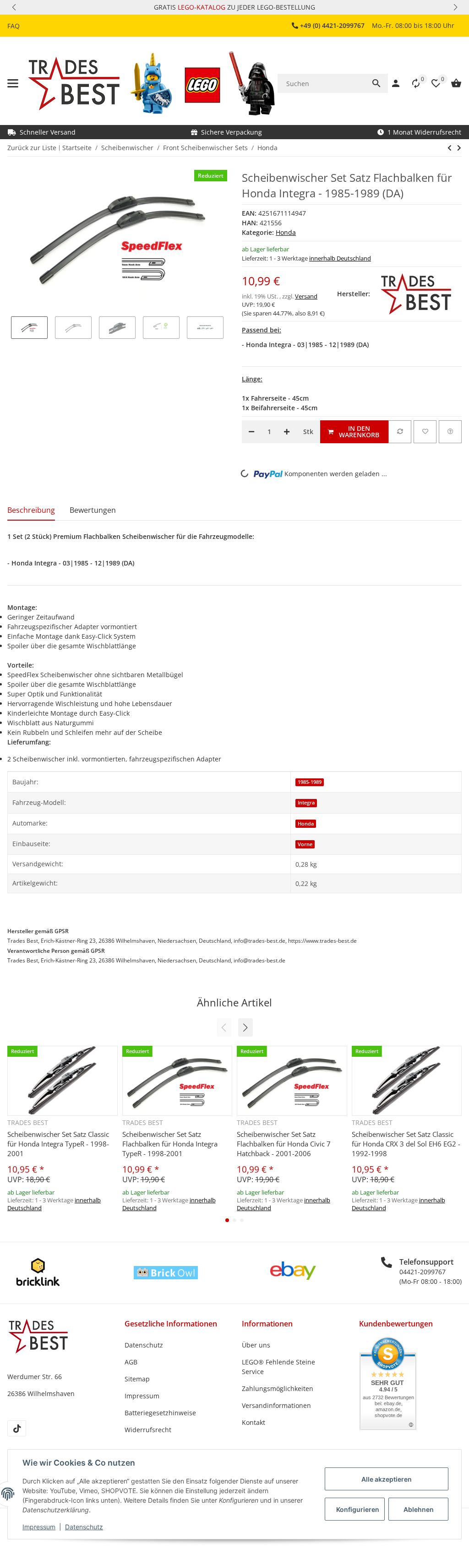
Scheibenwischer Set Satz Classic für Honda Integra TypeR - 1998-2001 (58, 1144)
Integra (306, 802)
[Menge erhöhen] (286, 431)
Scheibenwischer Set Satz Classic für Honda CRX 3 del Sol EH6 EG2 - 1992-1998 (406, 1144)
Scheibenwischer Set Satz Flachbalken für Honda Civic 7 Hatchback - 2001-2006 (284, 1144)
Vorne (305, 844)
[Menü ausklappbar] (12, 83)
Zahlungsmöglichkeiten (277, 1388)
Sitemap (137, 1379)
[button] (13, 7)
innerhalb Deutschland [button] (340, 258)
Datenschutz (84, 1527)
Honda (286, 232)
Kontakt (253, 1422)
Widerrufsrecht (148, 1429)
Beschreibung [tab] (31, 510)
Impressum (38, 1527)
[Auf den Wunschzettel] (425, 431)
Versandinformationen (276, 1405)
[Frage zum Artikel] (450, 431)
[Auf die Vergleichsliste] (399, 431)
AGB (131, 1362)
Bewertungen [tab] (93, 510)
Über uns (256, 1345)
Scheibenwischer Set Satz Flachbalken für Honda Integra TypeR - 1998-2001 (170, 1144)
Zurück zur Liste (31, 147)
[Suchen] (376, 83)
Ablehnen (419, 1509)
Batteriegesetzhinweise (160, 1412)
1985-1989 (310, 782)
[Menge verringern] (251, 431)
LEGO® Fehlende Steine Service (278, 1367)
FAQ (13, 26)
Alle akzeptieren (386, 1479)
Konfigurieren (357, 1509)
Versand (306, 296)
